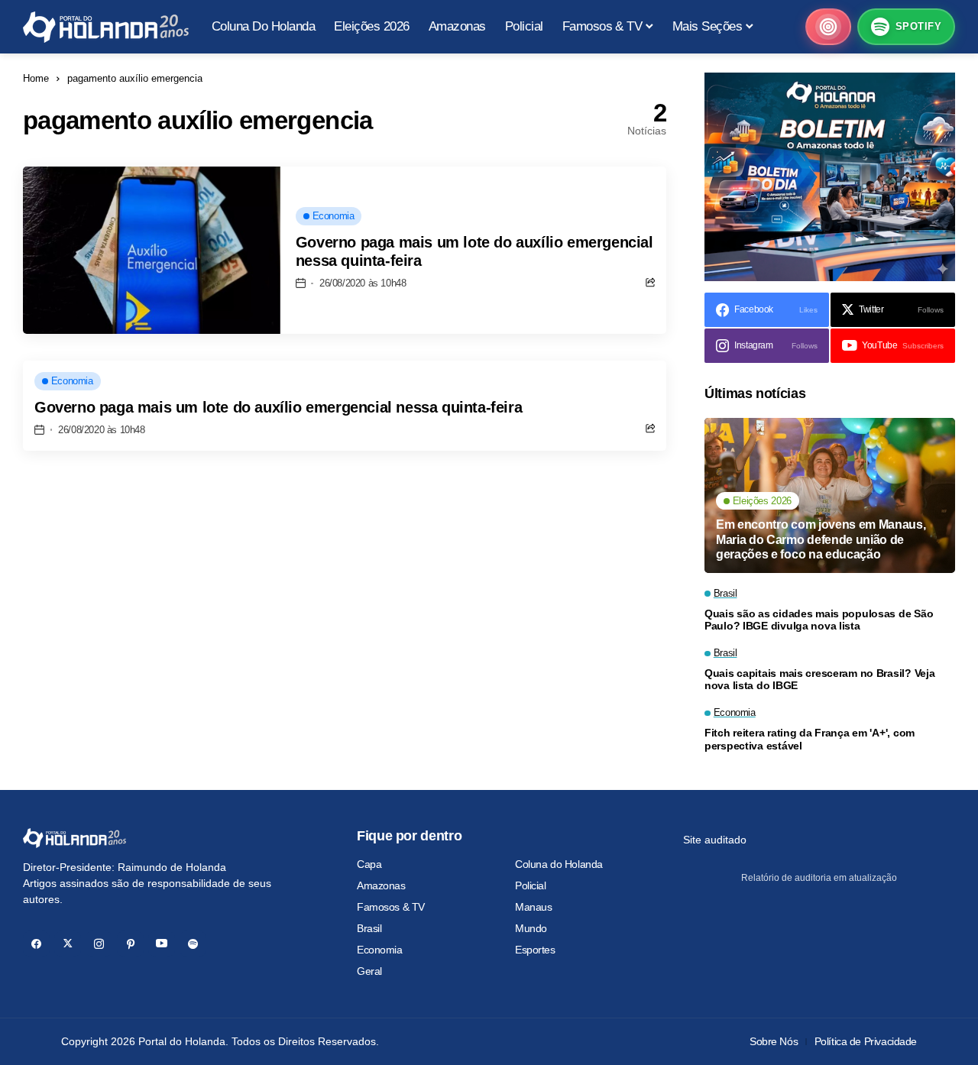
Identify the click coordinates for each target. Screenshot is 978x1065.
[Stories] (828, 26)
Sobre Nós (774, 1041)
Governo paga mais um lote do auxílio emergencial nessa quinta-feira (278, 407)
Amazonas (381, 885)
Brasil (369, 928)
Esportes (535, 950)
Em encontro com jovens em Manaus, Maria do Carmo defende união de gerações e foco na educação (820, 539)
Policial (530, 885)
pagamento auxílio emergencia (134, 78)
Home (36, 78)
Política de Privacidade (865, 1041)
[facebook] (36, 944)
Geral (369, 971)
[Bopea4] (106, 27)
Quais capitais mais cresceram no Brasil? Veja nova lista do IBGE (819, 679)
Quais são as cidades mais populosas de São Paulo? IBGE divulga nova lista (818, 620)
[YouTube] (161, 944)
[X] (67, 944)
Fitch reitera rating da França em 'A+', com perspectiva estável (809, 739)
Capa (369, 864)
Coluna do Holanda (559, 864)
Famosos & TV (391, 907)
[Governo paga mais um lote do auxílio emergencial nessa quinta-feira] (151, 250)
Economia (380, 950)
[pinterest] (130, 944)
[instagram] (99, 944)
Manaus (533, 907)
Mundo (531, 928)
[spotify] (193, 944)
